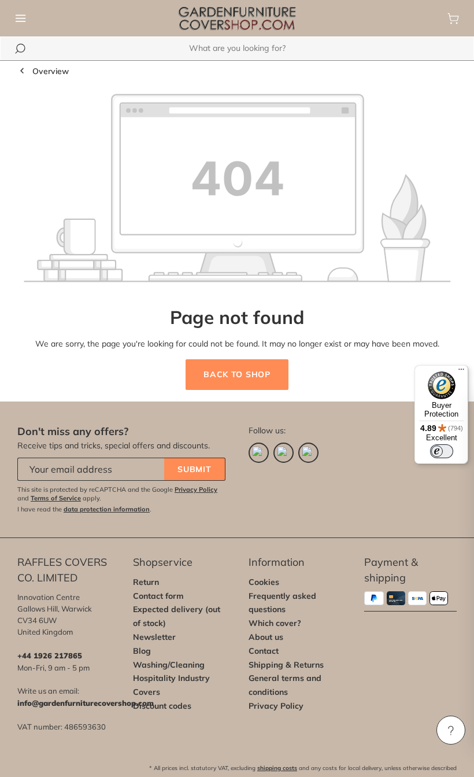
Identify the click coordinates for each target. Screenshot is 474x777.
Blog (142, 651)
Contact (264, 651)
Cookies (264, 582)
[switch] (441, 451)
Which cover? (275, 623)
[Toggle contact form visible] (450, 730)
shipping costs (277, 768)
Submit (194, 469)
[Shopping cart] (453, 18)
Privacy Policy (196, 489)
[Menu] (21, 18)
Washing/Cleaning (169, 665)
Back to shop (236, 374)
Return (146, 582)
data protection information (107, 509)
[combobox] (237, 48)
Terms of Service (56, 498)
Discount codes (162, 706)
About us (266, 637)
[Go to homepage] (237, 18)
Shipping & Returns (286, 665)
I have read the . (84, 509)
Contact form (158, 596)
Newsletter (154, 637)
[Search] (20, 48)
